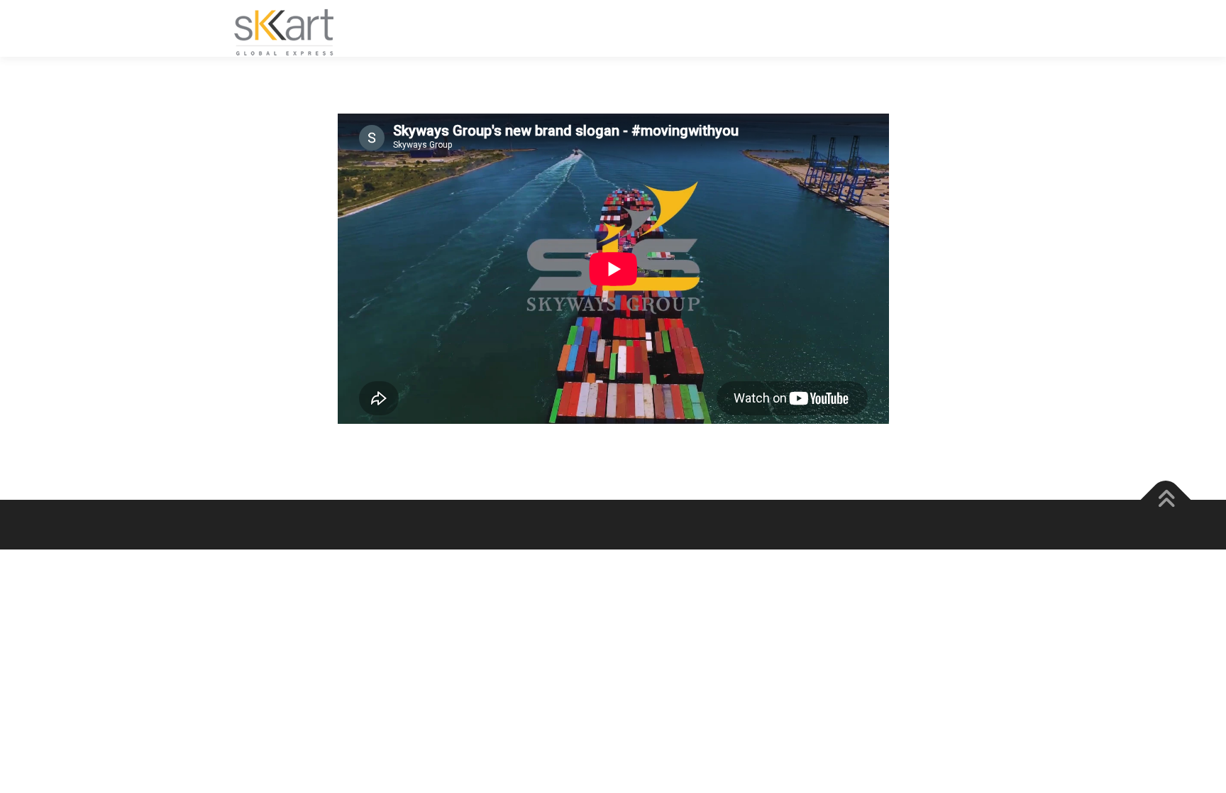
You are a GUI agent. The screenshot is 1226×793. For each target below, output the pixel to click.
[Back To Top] (1166, 500)
